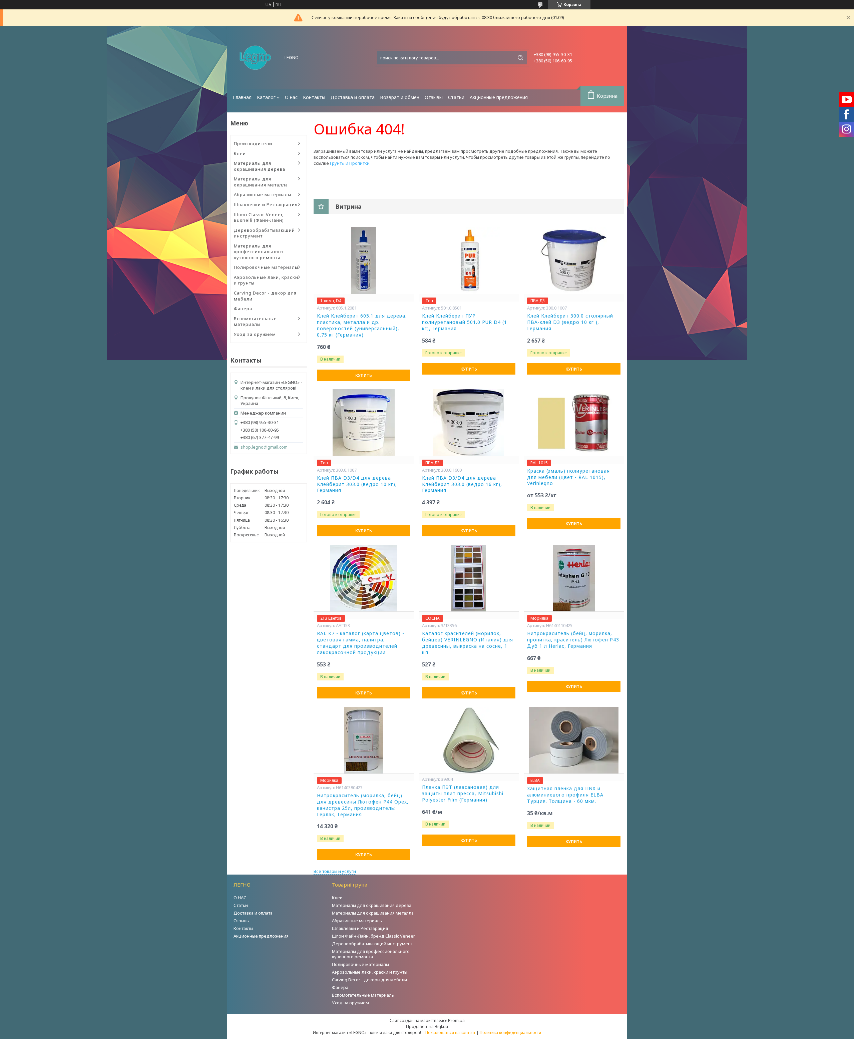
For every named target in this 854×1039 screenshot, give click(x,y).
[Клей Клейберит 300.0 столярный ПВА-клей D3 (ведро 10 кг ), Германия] (574, 260)
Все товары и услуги (335, 871)
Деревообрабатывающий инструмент (264, 233)
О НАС (240, 898)
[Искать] (520, 57)
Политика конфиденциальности (510, 1032)
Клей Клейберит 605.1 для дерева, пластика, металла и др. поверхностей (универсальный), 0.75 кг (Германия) (362, 325)
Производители (253, 143)
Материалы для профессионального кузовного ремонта (258, 252)
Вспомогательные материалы (255, 322)
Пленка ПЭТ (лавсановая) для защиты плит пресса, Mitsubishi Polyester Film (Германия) (462, 793)
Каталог (266, 97)
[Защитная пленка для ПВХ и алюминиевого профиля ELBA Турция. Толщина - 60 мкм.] (574, 740)
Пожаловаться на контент (450, 1032)
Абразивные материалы (262, 194)
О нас (291, 97)
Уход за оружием (255, 334)
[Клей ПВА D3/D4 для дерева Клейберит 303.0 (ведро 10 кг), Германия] (364, 422)
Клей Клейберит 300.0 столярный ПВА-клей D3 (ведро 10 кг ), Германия (570, 322)
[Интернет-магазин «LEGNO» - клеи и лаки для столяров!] (255, 58)
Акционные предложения (499, 97)
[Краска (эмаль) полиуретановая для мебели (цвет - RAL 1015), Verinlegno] (574, 422)
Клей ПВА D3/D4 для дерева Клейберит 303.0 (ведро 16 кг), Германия (462, 484)
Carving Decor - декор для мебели (265, 296)
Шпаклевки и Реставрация (266, 204)
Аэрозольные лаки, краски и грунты (266, 280)
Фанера (243, 309)
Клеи (240, 153)
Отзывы (434, 97)
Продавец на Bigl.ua (427, 1026)
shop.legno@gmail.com (264, 447)
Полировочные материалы (266, 267)
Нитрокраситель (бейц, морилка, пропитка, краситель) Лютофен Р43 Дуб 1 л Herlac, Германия (573, 639)
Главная (242, 97)
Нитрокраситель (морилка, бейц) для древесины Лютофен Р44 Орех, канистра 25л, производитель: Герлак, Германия (363, 805)
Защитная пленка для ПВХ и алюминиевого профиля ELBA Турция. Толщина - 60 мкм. (565, 795)
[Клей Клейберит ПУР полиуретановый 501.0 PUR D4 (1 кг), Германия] (469, 260)
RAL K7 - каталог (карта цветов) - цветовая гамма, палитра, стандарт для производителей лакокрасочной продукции (360, 642)
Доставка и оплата (353, 97)
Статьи (456, 97)
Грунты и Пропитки (350, 163)
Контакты (314, 97)
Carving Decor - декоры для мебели (369, 980)
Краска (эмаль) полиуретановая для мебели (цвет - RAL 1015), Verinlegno (568, 477)
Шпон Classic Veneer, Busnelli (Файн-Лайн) (259, 217)
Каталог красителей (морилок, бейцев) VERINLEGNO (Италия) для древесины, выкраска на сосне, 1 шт (467, 642)
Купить (363, 375)
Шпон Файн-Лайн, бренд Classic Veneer (373, 936)
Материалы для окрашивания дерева (259, 166)
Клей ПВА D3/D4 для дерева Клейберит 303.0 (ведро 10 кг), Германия (357, 484)
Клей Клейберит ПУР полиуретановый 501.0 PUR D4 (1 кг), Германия (464, 322)
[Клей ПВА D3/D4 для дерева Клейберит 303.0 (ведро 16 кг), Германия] (469, 422)
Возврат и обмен (399, 97)
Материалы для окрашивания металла (261, 182)
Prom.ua (456, 1020)
